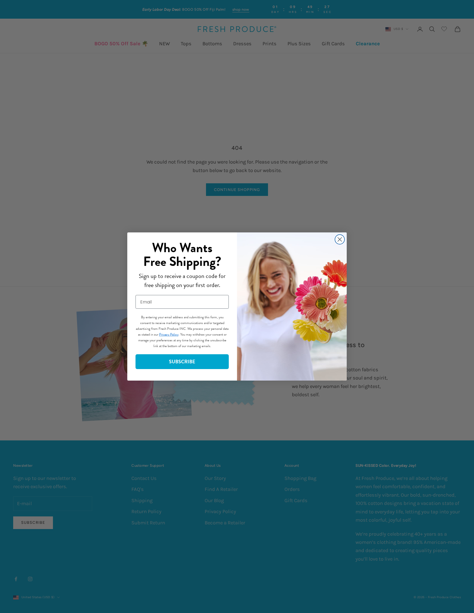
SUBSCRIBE (182, 361)
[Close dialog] (340, 239)
